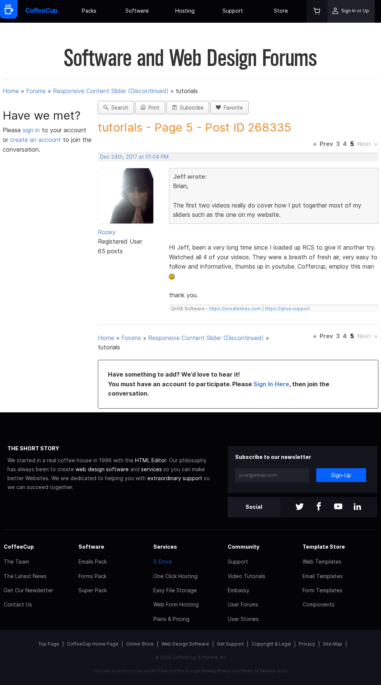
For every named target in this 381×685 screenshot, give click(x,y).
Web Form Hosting (176, 604)
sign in (32, 130)
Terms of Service (258, 670)
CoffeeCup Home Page (92, 644)
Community (243, 546)
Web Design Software (185, 644)
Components (318, 604)
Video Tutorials (246, 576)
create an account (35, 139)
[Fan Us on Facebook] (319, 507)
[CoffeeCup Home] (41, 11)
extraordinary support (174, 478)
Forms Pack (92, 576)
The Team (16, 561)
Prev (326, 144)
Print (152, 108)
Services (165, 546)
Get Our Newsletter (28, 590)
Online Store (140, 644)
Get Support (230, 644)
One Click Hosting (175, 576)
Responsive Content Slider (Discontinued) (111, 91)
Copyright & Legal (271, 644)
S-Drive (162, 561)
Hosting (185, 10)
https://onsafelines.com (235, 308)
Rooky (107, 232)
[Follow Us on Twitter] (299, 507)
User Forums (243, 604)
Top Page (48, 644)
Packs (89, 10)
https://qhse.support (287, 308)
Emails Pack (93, 561)
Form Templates (322, 590)
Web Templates (322, 561)
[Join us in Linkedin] (358, 507)
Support (232, 10)
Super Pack (93, 590)
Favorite (232, 108)
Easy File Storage (175, 590)
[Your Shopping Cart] (317, 11)
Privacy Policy (216, 670)
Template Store (323, 546)
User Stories (243, 619)
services (151, 469)
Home (11, 91)
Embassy (238, 590)
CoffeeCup (19, 546)
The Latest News (25, 576)
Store (281, 10)
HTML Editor (150, 460)
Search (118, 108)
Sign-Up (341, 475)
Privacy (307, 644)
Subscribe (190, 108)
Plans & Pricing (171, 619)
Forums (36, 91)
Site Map (332, 644)
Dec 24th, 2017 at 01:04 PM (134, 157)
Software (137, 10)
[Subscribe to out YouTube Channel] (338, 507)
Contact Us (18, 604)
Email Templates (322, 576)
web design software (102, 469)
